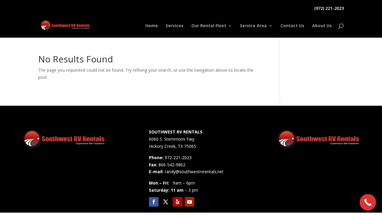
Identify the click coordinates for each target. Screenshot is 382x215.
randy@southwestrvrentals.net (194, 171)
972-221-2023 (178, 157)
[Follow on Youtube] (189, 202)
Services (175, 26)
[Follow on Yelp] (177, 202)
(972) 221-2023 (329, 8)
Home (151, 26)
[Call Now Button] (368, 202)
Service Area (253, 26)
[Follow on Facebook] (153, 202)
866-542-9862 (171, 165)
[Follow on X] (165, 202)
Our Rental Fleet (208, 26)
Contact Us (292, 26)
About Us (322, 26)
